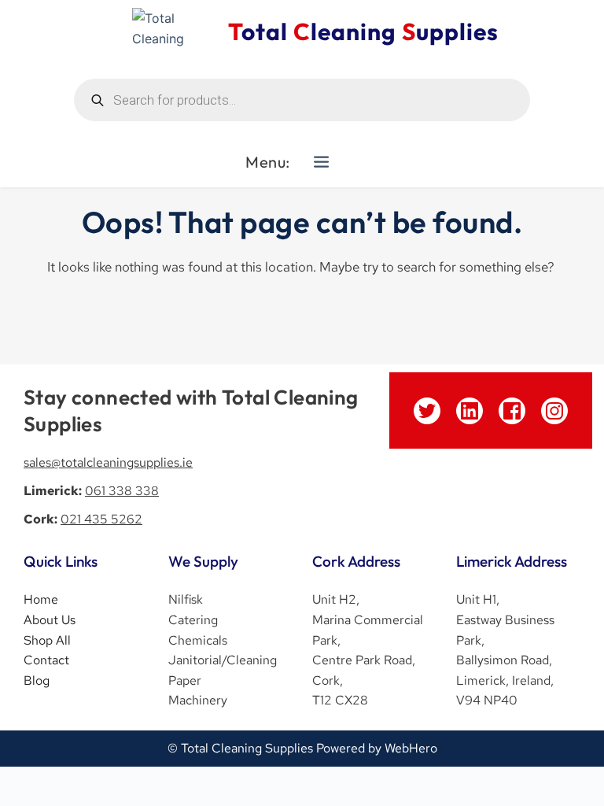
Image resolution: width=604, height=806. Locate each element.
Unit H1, (477, 599)
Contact (46, 660)
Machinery (197, 700)
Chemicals (199, 640)
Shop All (47, 640)
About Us (50, 620)
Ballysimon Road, (504, 660)
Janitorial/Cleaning (222, 660)
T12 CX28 (341, 700)
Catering (194, 620)
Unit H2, (335, 599)
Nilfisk (185, 599)
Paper (184, 680)
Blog (37, 680)
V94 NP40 (486, 700)
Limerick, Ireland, (505, 680)
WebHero (411, 748)
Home (41, 599)
